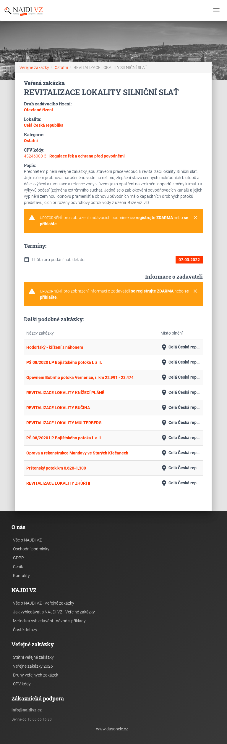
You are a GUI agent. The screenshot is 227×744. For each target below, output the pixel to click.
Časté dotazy (25, 629)
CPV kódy (22, 684)
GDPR (18, 557)
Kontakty (21, 575)
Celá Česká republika (180, 347)
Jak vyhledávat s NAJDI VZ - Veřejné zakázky (54, 612)
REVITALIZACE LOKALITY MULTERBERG (64, 422)
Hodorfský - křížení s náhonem (54, 347)
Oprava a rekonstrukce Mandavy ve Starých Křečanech (77, 453)
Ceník (18, 566)
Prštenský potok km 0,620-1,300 (56, 468)
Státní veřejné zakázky (33, 657)
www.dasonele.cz (112, 729)
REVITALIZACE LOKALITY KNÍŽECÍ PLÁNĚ (65, 392)
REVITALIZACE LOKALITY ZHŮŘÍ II (58, 483)
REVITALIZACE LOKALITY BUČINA (58, 407)
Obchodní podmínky (31, 549)
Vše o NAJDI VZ (27, 540)
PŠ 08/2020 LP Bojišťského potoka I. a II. (64, 362)
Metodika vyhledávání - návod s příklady (49, 620)
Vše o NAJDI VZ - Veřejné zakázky (43, 603)
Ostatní (61, 67)
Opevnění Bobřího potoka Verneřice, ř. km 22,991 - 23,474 (80, 377)
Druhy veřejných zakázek (35, 675)
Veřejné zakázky (34, 67)
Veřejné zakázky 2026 (33, 666)
